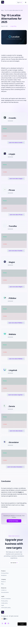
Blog (2, 10)
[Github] (8, 623)
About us (3, 581)
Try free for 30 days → (14, 521)
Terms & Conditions (6, 598)
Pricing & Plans (5, 573)
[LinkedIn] (5, 623)
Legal (2, 605)
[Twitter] (2, 623)
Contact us (3, 590)
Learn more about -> (16, 142)
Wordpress (4, 575)
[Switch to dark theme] (4, 619)
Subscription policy (6, 607)
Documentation (5, 592)
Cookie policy (4, 603)
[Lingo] (2, 2)
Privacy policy (4, 601)
